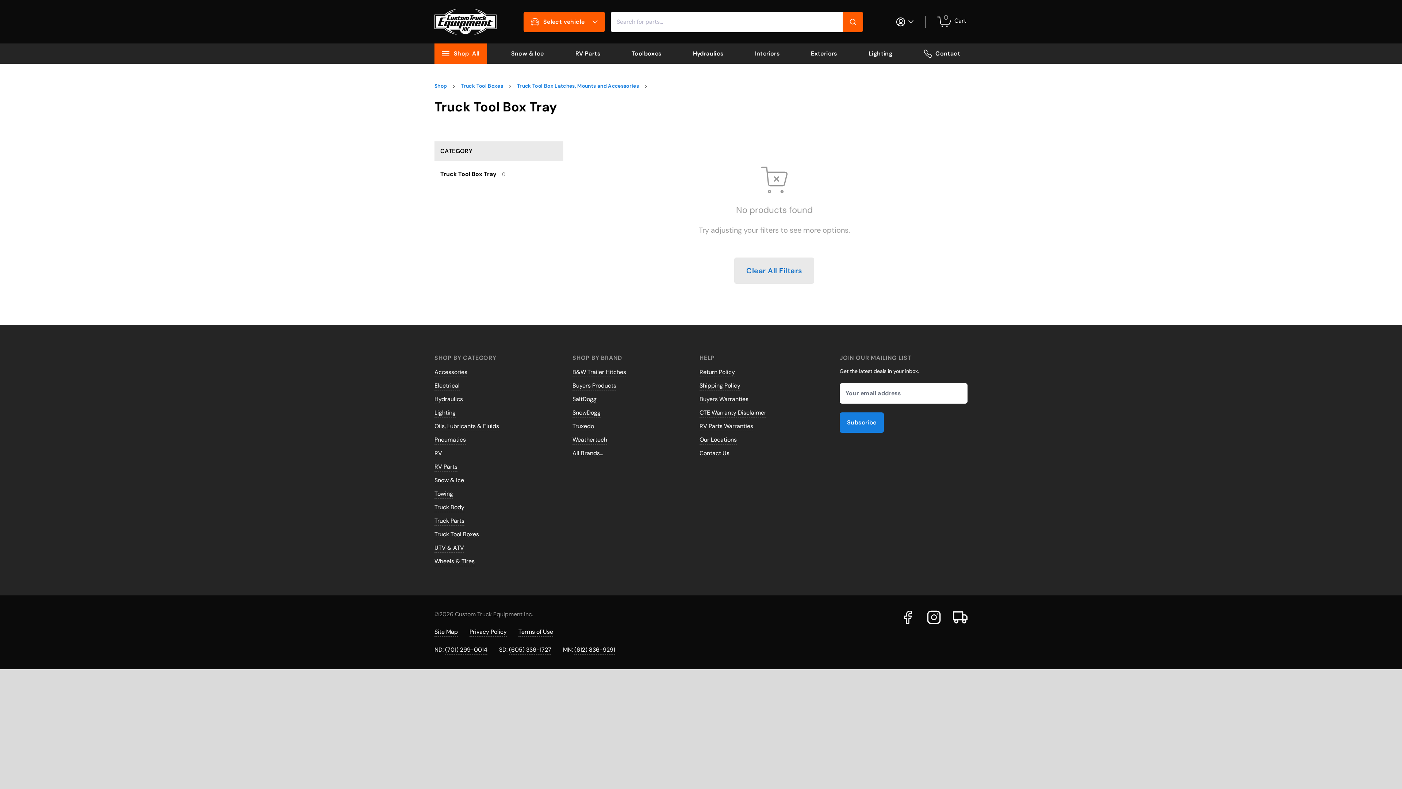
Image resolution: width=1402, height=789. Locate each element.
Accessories (450, 372)
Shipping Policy (720, 385)
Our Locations (718, 439)
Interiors (767, 53)
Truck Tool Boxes (456, 534)
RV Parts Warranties (726, 426)
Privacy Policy (488, 632)
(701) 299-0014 (466, 649)
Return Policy (717, 372)
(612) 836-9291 (594, 649)
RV (438, 453)
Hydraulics (708, 53)
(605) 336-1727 (530, 649)
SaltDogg (584, 399)
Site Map (446, 632)
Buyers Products (594, 385)
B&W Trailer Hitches (599, 372)
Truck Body (449, 507)
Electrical (447, 385)
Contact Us (714, 453)
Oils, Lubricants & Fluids (466, 426)
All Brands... (587, 453)
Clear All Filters (774, 270)
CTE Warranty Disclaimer (733, 412)
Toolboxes (647, 53)
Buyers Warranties (724, 399)
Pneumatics (450, 439)
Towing (443, 494)
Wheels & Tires (454, 561)
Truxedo (583, 426)
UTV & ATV (449, 548)
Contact (947, 53)
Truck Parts (449, 521)
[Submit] (853, 22)
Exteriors (824, 53)
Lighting (880, 53)
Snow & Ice (527, 53)
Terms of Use (535, 632)
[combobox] (737, 22)
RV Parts (587, 53)
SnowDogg (586, 412)
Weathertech (589, 439)
